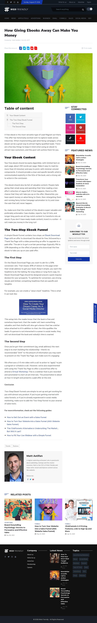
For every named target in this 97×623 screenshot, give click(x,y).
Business (46, 18)
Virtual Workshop (20, 371)
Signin (89, 2)
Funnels (62, 18)
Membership (31, 564)
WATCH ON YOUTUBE (95, 313)
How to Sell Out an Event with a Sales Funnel (27, 417)
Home (6, 18)
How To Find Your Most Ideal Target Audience (65, 559)
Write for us (62, 2)
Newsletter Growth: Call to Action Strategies (83, 158)
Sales (71, 18)
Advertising (36, 18)
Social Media (80, 18)
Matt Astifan (16, 40)
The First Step (17, 123)
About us (72, 2)
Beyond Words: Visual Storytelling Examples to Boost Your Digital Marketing (83, 207)
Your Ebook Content (17, 115)
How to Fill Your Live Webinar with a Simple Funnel (29, 435)
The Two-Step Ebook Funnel (21, 120)
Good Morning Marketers (81, 555)
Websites (82, 575)
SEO (89, 18)
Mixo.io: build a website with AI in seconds (82, 194)
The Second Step (19, 126)
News (13, 18)
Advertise (81, 2)
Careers (29, 567)
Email (55, 18)
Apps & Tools (23, 18)
